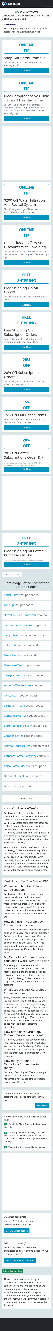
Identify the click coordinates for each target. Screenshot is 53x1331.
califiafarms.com (23, 705)
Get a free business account (20, 1260)
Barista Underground (26, 746)
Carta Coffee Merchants (28, 766)
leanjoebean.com (24, 635)
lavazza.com (21, 695)
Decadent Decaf (23, 776)
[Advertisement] (26, 152)
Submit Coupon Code (12, 1271)
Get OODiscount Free (17, 1230)
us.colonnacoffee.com (27, 625)
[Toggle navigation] (47, 4)
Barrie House (21, 655)
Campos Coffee (23, 736)
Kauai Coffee (21, 595)
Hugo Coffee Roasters (27, 685)
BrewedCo (19, 786)
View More (26, 798)
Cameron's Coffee (24, 715)
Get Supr (18, 605)
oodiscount (11, 4)
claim (29, 1298)
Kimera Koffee (22, 665)
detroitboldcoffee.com (27, 726)
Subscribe (42, 1105)
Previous (7, 574)
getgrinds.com (22, 645)
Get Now (26, 70)
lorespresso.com (23, 675)
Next (18, 574)
